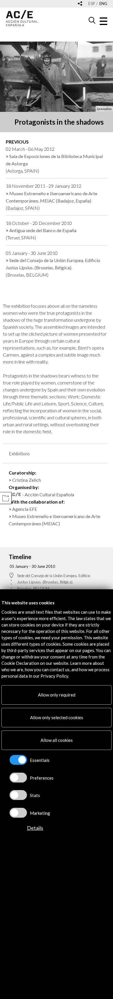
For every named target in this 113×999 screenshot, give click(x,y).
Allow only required (56, 694)
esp (91, 4)
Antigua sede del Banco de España (42, 230)
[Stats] (18, 795)
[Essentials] (18, 760)
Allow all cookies (57, 740)
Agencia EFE (24, 509)
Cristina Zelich (26, 480)
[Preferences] (18, 778)
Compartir (5, 498)
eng (103, 4)
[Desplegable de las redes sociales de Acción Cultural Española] (80, 4)
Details (35, 828)
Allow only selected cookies (56, 717)
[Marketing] (18, 813)
